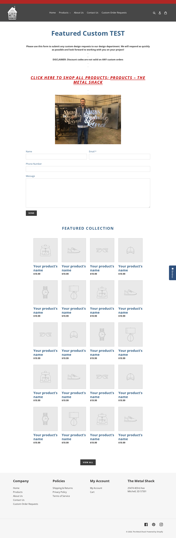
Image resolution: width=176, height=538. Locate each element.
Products (18, 492)
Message (30, 176)
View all (88, 462)
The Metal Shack (139, 531)
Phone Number (34, 163)
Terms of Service (61, 496)
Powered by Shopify (155, 531)
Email (92, 151)
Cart (92, 492)
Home (16, 488)
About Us (18, 496)
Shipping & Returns (63, 488)
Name (29, 151)
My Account (96, 488)
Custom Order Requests (25, 503)
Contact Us (18, 500)
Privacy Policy (60, 492)
